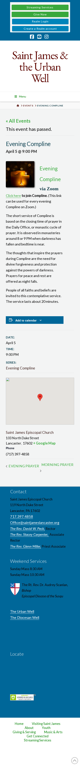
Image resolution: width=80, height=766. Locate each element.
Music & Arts (53, 732)
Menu (22, 96)
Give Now (40, 14)
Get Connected (38, 736)
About (29, 728)
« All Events (18, 121)
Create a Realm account (40, 28)
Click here (13, 195)
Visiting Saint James (46, 724)
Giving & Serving (24, 732)
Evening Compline (20, 368)
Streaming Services (40, 7)
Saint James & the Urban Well (40, 66)
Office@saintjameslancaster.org (34, 522)
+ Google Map (44, 443)
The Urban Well (22, 611)
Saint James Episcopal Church (30, 432)
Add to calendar (26, 320)
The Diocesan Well (24, 617)
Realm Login (40, 21)
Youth (46, 728)
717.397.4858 (21, 516)
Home (19, 724)
